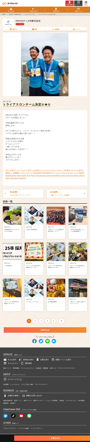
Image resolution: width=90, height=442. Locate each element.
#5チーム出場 (33, 170)
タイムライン (13, 363)
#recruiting (14, 178)
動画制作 (6, 403)
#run (28, 176)
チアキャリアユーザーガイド (66, 368)
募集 (36, 29)
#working (22, 178)
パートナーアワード (36, 428)
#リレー (60, 170)
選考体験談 (16, 368)
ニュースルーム (14, 384)
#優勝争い (17, 173)
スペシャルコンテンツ (27, 368)
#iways (76, 176)
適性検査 (28, 363)
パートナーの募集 (23, 428)
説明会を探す (28, 360)
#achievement (51, 176)
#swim (23, 176)
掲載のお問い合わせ (34, 395)
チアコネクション (71, 400)
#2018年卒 (37, 173)
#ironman (69, 176)
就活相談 (38, 368)
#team (33, 176)
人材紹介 (61, 400)
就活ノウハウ (7, 368)
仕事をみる (45, 330)
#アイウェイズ (57, 173)
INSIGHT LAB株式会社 (15, 14)
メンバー (78, 29)
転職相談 (45, 368)
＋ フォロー (20, 24)
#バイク (49, 170)
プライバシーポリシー (41, 384)
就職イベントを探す (63, 360)
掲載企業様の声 (8, 400)
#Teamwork (40, 176)
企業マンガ (53, 368)
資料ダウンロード (38, 400)
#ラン (54, 170)
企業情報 (56, 29)
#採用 (81, 173)
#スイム (42, 170)
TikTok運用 (81, 400)
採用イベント (18, 400)
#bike (19, 176)
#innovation (61, 176)
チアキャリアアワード (9, 428)
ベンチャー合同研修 (51, 400)
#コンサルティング (70, 173)
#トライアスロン (20, 170)
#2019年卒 (46, 173)
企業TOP (14, 29)
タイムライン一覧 (29, 14)
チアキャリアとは (15, 379)
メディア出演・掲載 (27, 384)
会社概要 (6, 384)
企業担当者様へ (14, 395)
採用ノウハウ (28, 400)
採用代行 (12, 403)
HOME (3, 14)
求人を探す (12, 360)
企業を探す (44, 360)
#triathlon (12, 176)
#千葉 (66, 170)
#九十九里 (9, 170)
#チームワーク (27, 173)
